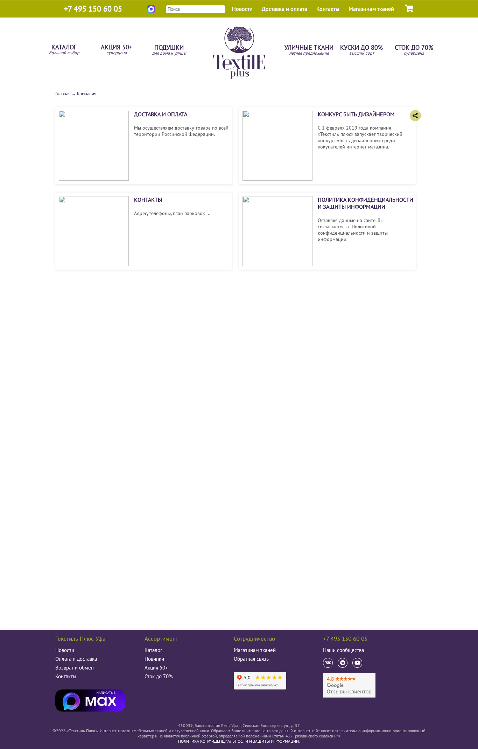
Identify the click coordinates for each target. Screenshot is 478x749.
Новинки (154, 659)
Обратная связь (251, 659)
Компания (86, 94)
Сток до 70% (414, 50)
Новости (242, 8)
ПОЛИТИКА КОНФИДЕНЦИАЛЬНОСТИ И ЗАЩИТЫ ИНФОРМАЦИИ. (239, 741)
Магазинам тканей (371, 8)
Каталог (64, 50)
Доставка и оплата (284, 8)
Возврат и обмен (74, 667)
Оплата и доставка (76, 659)
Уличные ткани (308, 50)
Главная (62, 94)
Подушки (169, 50)
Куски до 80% (361, 50)
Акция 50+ (116, 50)
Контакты (327, 8)
